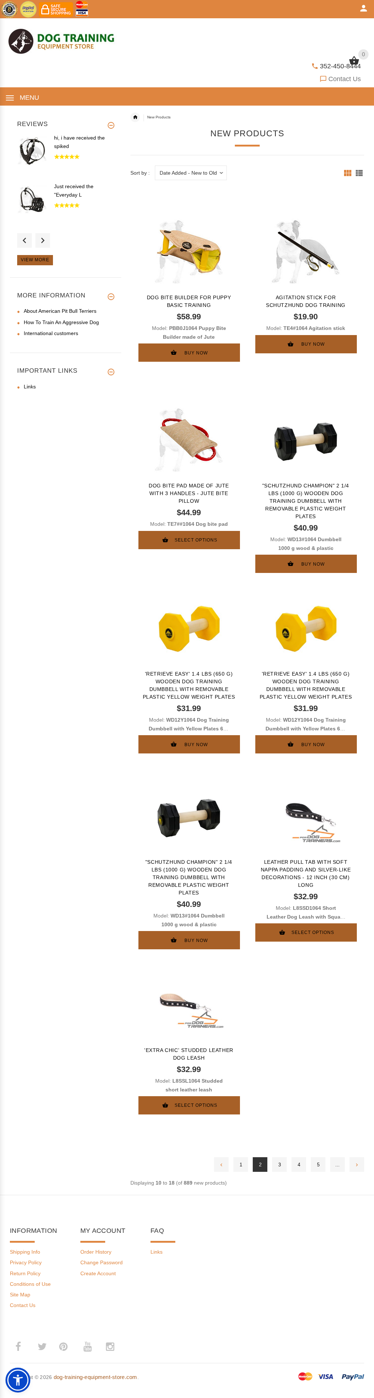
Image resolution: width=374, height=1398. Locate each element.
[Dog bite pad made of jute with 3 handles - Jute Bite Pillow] (189, 439)
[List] (359, 173)
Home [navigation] (135, 117)
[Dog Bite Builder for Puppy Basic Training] (189, 251)
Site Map (20, 1295)
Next (42, 240)
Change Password (101, 1262)
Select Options (196, 540)
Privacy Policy (26, 1262)
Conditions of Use (30, 1284)
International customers (51, 333)
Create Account (98, 1273)
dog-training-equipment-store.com (95, 1377)
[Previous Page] (221, 1164)
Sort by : (140, 173)
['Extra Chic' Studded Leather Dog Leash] (189, 1004)
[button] (17, 1380)
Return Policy (25, 1273)
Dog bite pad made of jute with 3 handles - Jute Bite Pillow (189, 493)
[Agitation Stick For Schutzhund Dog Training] (306, 251)
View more (35, 259)
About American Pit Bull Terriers (60, 311)
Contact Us (344, 79)
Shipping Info (25, 1252)
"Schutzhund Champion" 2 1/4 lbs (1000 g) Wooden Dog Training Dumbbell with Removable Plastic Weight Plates (305, 501)
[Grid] (347, 173)
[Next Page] (357, 1164)
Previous (24, 240)
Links (30, 387)
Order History (95, 1252)
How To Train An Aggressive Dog (61, 322)
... (337, 1164)
